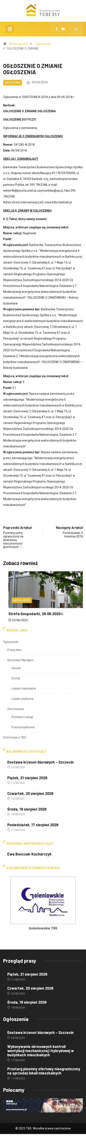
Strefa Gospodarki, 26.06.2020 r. (30, 613)
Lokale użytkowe (22, 698)
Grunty (15, 678)
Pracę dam (14, 650)
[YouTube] (63, 29)
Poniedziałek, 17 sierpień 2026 (32, 824)
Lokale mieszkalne (23, 688)
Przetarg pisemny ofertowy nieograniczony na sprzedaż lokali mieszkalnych (43, 1071)
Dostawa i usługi (22, 717)
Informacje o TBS (14, 737)
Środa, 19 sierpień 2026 (27, 809)
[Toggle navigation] (9, 29)
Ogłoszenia (43, 44)
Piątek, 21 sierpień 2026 (27, 777)
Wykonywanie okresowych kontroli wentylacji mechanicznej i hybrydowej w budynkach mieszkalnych (40, 1050)
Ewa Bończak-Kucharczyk (29, 854)
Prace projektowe (23, 727)
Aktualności (16, 600)
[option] (43, 905)
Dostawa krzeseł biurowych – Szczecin (40, 762)
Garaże (16, 668)
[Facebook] (56, 29)
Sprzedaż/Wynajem (20, 660)
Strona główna (18, 44)
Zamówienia (15, 709)
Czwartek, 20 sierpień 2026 (30, 793)
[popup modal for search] (76, 29)
